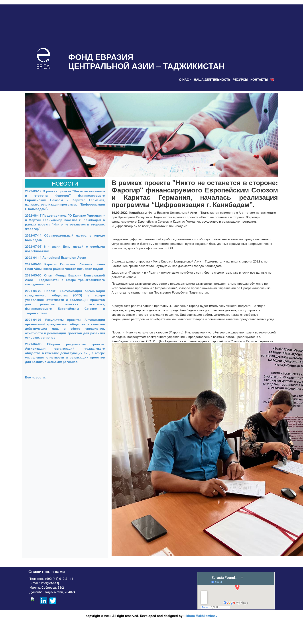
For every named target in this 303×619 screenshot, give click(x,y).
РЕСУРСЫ (240, 79)
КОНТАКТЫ (259, 79)
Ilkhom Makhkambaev (201, 615)
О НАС (184, 79)
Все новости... (36, 377)
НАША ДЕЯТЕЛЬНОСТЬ (212, 79)
